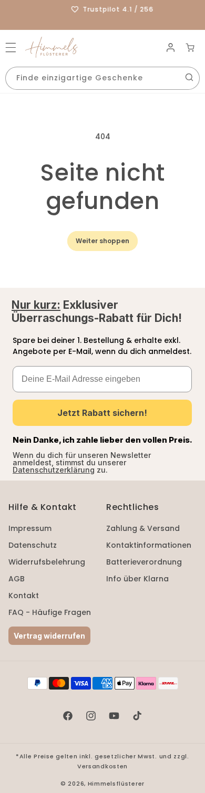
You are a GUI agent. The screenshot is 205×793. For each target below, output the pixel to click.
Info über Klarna (137, 578)
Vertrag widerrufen (49, 635)
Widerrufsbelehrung (46, 562)
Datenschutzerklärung (54, 469)
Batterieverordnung (144, 562)
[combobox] (102, 78)
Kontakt (23, 595)
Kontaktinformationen (148, 545)
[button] (10, 47)
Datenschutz (32, 545)
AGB (16, 578)
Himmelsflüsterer (116, 783)
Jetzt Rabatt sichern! (102, 413)
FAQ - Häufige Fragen (49, 612)
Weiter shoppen (102, 240)
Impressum (30, 528)
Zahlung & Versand (143, 528)
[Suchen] (189, 77)
